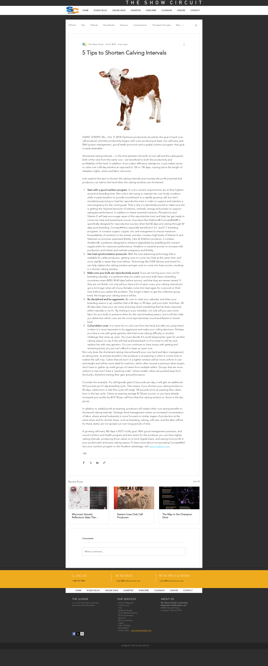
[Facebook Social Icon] (73, 633)
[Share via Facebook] (83, 462)
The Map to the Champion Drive (177, 516)
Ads (83, 25)
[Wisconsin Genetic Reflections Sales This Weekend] (89, 498)
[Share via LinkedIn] (97, 462)
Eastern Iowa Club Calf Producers (130, 516)
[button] (196, 25)
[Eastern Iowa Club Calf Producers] (134, 498)
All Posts (72, 25)
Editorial (94, 25)
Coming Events (140, 25)
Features (124, 25)
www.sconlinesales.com (141, 630)
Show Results (109, 25)
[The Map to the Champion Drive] (179, 498)
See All (196, 481)
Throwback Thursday (161, 25)
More (178, 25)
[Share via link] (104, 462)
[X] (78, 633)
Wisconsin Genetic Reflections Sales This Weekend (84, 516)
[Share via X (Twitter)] (90, 462)
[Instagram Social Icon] (82, 633)
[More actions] (184, 44)
